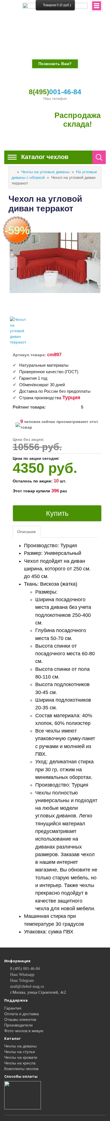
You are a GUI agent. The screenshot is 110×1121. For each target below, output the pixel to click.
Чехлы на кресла (20, 1063)
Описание (26, 531)
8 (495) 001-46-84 (25, 969)
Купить (57, 513)
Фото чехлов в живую (23, 1030)
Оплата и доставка (21, 1014)
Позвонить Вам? (55, 63)
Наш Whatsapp (22, 974)
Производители (18, 1025)
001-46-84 (55, 92)
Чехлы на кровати (20, 1057)
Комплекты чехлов (21, 1068)
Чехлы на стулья (19, 1051)
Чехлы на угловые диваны (45, 171)
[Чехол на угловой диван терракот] (19, 330)
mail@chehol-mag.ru (27, 986)
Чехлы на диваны (20, 1046)
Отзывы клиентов (20, 1019)
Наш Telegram (22, 980)
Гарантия (12, 1008)
